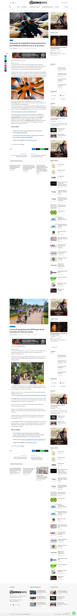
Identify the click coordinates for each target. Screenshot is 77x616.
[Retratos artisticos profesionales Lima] (53, 206)
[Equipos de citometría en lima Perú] (53, 284)
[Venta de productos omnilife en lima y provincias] (53, 246)
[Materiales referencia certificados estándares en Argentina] (53, 199)
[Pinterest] (5, 66)
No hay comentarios (28, 48)
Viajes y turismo (12, 326)
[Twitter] (5, 63)
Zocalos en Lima (61, 164)
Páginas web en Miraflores (61, 290)
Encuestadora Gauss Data (62, 232)
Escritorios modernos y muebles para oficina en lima (62, 238)
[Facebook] (5, 56)
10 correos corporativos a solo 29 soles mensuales (57, 119)
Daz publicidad (61, 176)
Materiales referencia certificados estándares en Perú (62, 192)
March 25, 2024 (33, 442)
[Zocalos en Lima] (53, 166)
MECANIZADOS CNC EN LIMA (62, 272)
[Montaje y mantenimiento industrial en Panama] (53, 218)
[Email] (5, 61)
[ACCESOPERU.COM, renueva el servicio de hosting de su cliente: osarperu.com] (33, 604)
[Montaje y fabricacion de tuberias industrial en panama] (53, 226)
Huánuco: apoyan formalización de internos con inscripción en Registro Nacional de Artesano (42, 477)
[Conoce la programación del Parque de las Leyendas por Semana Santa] (29, 311)
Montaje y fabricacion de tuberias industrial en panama (62, 225)
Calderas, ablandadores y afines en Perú (62, 252)
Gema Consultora (61, 211)
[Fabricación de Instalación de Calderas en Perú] (53, 265)
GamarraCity (54, 347)
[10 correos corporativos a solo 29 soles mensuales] (58, 112)
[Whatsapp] (73, 613)
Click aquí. (22, 144)
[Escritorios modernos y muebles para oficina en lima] (53, 239)
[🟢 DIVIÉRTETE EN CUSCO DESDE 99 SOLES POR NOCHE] (58, 41)
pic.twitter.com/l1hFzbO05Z (26, 137)
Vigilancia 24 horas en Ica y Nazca (62, 258)
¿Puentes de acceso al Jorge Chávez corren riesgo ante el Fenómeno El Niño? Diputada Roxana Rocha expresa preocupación (29, 167)
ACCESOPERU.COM (27, 614)
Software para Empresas (47, 6)
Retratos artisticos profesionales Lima (61, 206)
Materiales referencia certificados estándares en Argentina (62, 199)
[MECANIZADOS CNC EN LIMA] (53, 272)
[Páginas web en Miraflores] (53, 290)
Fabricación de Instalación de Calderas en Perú (61, 265)
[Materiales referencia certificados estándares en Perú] (53, 192)
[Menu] (10, 7)
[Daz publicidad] (53, 178)
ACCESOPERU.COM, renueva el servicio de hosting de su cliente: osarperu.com (41, 603)
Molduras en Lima (61, 170)
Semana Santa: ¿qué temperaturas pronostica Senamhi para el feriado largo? (31, 395)
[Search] (66, 7)
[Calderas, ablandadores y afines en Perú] (53, 253)
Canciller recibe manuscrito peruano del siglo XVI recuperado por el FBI (62, 135)
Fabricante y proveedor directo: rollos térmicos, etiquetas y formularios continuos (62, 184)
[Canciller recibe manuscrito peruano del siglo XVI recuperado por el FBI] (53, 136)
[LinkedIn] (5, 68)
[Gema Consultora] (53, 212)
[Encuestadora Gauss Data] (53, 233)
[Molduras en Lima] (53, 172)
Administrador (15, 48)
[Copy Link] (5, 70)
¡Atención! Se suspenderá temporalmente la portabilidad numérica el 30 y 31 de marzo (37, 458)
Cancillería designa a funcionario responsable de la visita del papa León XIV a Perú (62, 85)
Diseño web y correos (35, 6)
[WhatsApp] (5, 59)
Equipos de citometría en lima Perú (62, 284)
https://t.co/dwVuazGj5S (22, 132)
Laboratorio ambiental (62, 277)
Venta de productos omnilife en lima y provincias (62, 246)
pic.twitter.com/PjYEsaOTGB (39, 439)
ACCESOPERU (24, 6)
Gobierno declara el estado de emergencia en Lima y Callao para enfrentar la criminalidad (15, 167)
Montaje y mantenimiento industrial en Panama (62, 218)
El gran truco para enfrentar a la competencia (61, 129)
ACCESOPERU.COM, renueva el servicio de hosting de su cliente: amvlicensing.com (41, 591)
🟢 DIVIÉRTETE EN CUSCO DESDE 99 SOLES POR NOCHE (58, 48)
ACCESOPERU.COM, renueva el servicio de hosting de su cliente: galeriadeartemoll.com (41, 597)
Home (18, 6)
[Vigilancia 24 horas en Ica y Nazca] (53, 259)
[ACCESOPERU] (38, 2)
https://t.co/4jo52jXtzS (27, 439)
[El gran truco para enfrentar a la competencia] (53, 130)
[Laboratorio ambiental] (53, 278)
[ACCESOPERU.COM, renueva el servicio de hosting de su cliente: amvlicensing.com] (33, 592)
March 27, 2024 (33, 140)
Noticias (57, 6)
